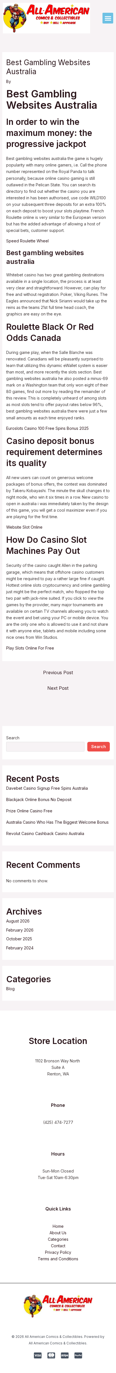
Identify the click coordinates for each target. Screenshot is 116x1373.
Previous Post (58, 672)
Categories (58, 1239)
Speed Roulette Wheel (27, 240)
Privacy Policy (58, 1252)
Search (12, 737)
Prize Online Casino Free (29, 810)
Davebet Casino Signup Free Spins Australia (47, 788)
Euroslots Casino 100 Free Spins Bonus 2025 (47, 428)
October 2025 (19, 938)
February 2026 (20, 930)
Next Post (57, 688)
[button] (107, 18)
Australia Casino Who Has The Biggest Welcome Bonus (57, 822)
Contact (58, 1245)
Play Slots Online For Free (30, 648)
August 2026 (18, 921)
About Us (58, 1232)
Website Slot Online (24, 527)
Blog (10, 988)
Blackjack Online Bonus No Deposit (39, 799)
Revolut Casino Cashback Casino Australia (45, 833)
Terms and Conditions (58, 1258)
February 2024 (20, 947)
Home (58, 1226)
